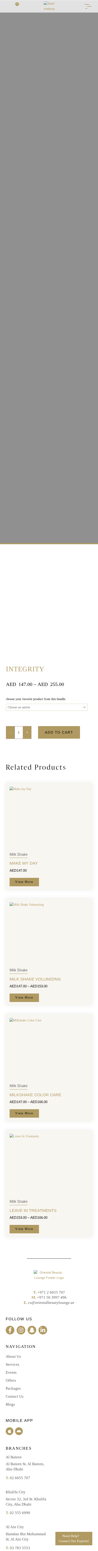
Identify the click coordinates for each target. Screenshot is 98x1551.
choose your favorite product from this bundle (35, 699)
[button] (7, 6)
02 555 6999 (20, 1513)
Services (12, 1364)
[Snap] (32, 1330)
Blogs (10, 1404)
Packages (13, 1388)
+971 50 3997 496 (52, 1297)
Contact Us (14, 1396)
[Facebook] (10, 1330)
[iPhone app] (9, 1431)
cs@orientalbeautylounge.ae (51, 1302)
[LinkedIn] (43, 1330)
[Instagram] (21, 1330)
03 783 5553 (20, 1548)
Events (11, 1372)
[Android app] (19, 1431)
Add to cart (59, 732)
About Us (13, 1356)
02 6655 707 (20, 1478)
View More (24, 882)
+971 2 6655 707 (51, 1292)
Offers (11, 1380)
